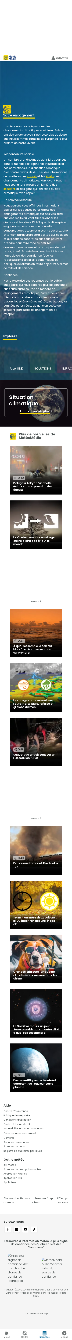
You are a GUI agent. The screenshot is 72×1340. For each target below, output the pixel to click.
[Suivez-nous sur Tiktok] (34, 1229)
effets (50, 176)
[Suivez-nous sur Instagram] (16, 1229)
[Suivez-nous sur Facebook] (7, 1229)
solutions (9, 189)
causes (32, 176)
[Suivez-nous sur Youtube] (25, 1229)
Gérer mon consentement (19, 1133)
